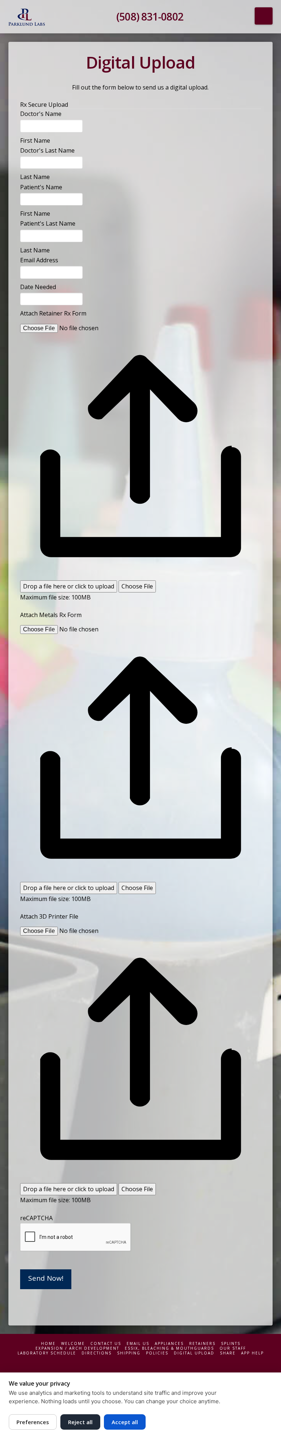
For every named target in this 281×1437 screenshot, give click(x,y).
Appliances (169, 1343)
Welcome (73, 1343)
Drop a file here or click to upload (68, 586)
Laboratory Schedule (47, 1353)
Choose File (137, 586)
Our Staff (233, 1348)
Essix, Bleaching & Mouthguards (169, 1348)
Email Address (39, 260)
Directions (97, 1353)
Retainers (202, 1343)
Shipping (128, 1353)
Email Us (138, 1343)
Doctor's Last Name (47, 150)
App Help (252, 1353)
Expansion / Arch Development (77, 1348)
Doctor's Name (40, 114)
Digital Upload (194, 1353)
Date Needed (38, 287)
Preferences (32, 1422)
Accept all (125, 1422)
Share (228, 1353)
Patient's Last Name (47, 223)
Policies (157, 1353)
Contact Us (105, 1343)
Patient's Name (41, 187)
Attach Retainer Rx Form (53, 313)
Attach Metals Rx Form (51, 615)
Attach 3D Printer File (49, 916)
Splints (230, 1343)
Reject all (80, 1422)
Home (48, 1343)
